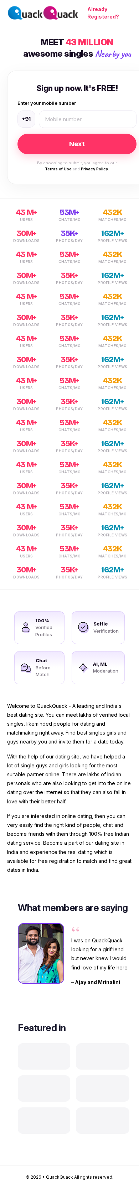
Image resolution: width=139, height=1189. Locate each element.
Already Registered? (103, 13)
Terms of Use (58, 168)
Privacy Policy (94, 168)
